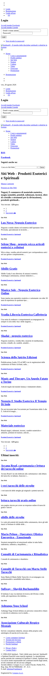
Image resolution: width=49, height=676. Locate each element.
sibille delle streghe (12, 517)
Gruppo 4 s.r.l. (17, 673)
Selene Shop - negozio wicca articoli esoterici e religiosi (22, 246)
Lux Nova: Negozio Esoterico (19, 222)
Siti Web (13, 60)
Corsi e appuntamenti (18, 56)
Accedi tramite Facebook (10, 25)
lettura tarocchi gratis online (18, 500)
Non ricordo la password (15, 41)
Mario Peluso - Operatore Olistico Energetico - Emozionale (22, 536)
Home (8, 54)
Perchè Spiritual (12, 644)
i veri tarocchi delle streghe (17, 485)
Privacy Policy (11, 648)
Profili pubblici (16, 58)
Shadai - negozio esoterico (17, 335)
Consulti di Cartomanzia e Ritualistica (24, 554)
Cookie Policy (11, 650)
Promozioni (14, 71)
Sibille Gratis (9, 268)
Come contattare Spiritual (15, 638)
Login (8, 9)
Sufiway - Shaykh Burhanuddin (20, 588)
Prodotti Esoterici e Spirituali (11, 234)
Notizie (13, 62)
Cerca (42, 167)
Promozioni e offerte (13, 642)
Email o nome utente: (11, 31)
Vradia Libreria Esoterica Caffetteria (24, 314)
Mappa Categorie (7, 184)
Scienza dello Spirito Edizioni (19, 357)
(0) (9, 15)
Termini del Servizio (13, 640)
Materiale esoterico (13, 425)
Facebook (5, 157)
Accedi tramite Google (9, 27)
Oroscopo (14, 68)
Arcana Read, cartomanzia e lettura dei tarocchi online (23, 467)
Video (12, 66)
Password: (7, 33)
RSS (3, 152)
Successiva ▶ (11, 213)
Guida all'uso (11, 13)
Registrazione (11, 11)
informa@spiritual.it (14, 669)
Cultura (13, 64)
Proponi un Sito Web (9, 188)
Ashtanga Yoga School (14, 605)
